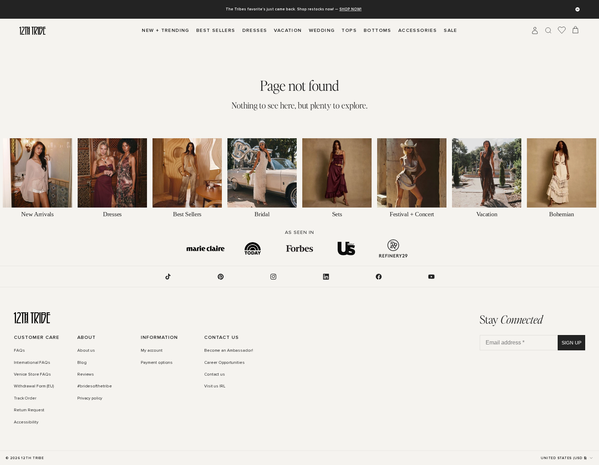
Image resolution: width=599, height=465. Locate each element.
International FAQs (32, 363)
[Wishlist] (562, 30)
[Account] (535, 30)
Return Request (29, 410)
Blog (82, 363)
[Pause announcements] (577, 9)
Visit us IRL (214, 387)
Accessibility (26, 422)
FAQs (19, 351)
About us (86, 351)
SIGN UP (571, 342)
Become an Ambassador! (228, 351)
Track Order (25, 398)
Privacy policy (89, 398)
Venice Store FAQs (32, 374)
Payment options (157, 363)
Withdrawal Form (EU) (34, 387)
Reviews (85, 374)
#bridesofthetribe (94, 387)
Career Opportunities (224, 363)
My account (152, 351)
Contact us (214, 374)
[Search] (548, 30)
